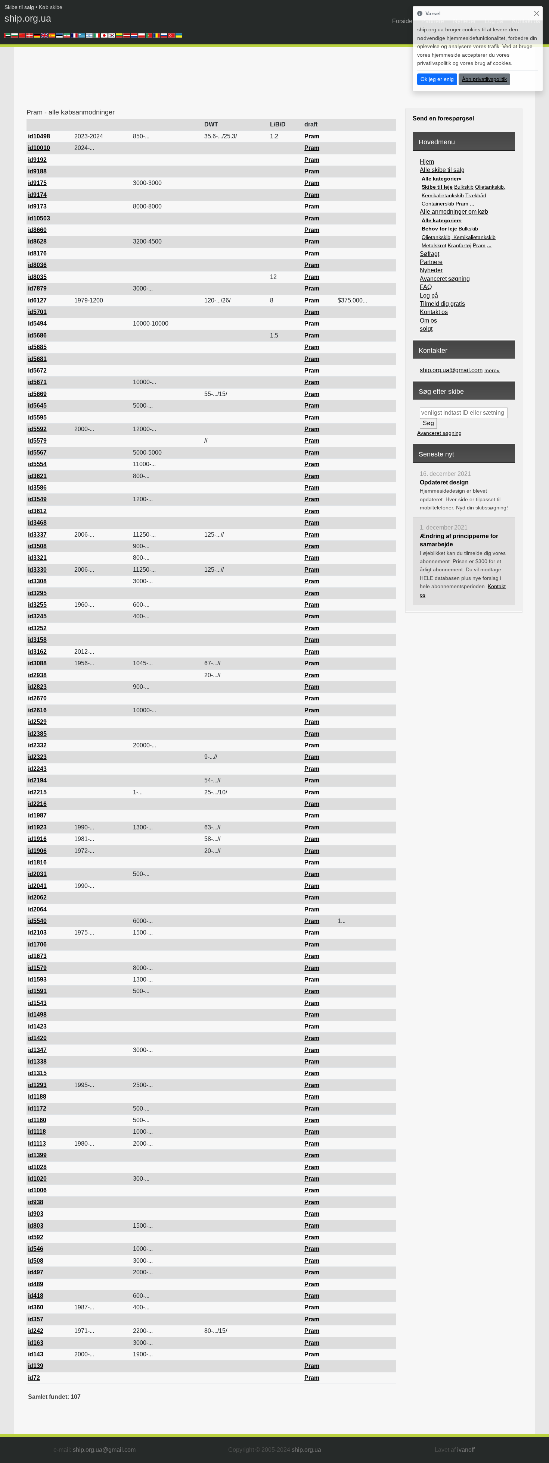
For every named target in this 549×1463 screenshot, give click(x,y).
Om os (428, 320)
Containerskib (438, 204)
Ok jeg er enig (437, 79)
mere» (492, 370)
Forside (402, 21)
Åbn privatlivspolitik (484, 79)
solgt (426, 329)
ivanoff (466, 1450)
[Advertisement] (162, 80)
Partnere (431, 262)
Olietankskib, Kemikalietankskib (459, 237)
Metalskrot (434, 245)
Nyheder (431, 270)
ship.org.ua (27, 18)
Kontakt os (434, 312)
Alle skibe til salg (442, 170)
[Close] (536, 14)
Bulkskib (464, 187)
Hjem (427, 161)
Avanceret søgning (445, 279)
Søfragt (429, 254)
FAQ (426, 287)
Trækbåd (475, 195)
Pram (462, 204)
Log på (429, 295)
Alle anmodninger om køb (454, 211)
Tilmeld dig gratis (442, 304)
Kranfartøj (459, 245)
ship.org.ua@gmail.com (451, 370)
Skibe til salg (19, 7)
